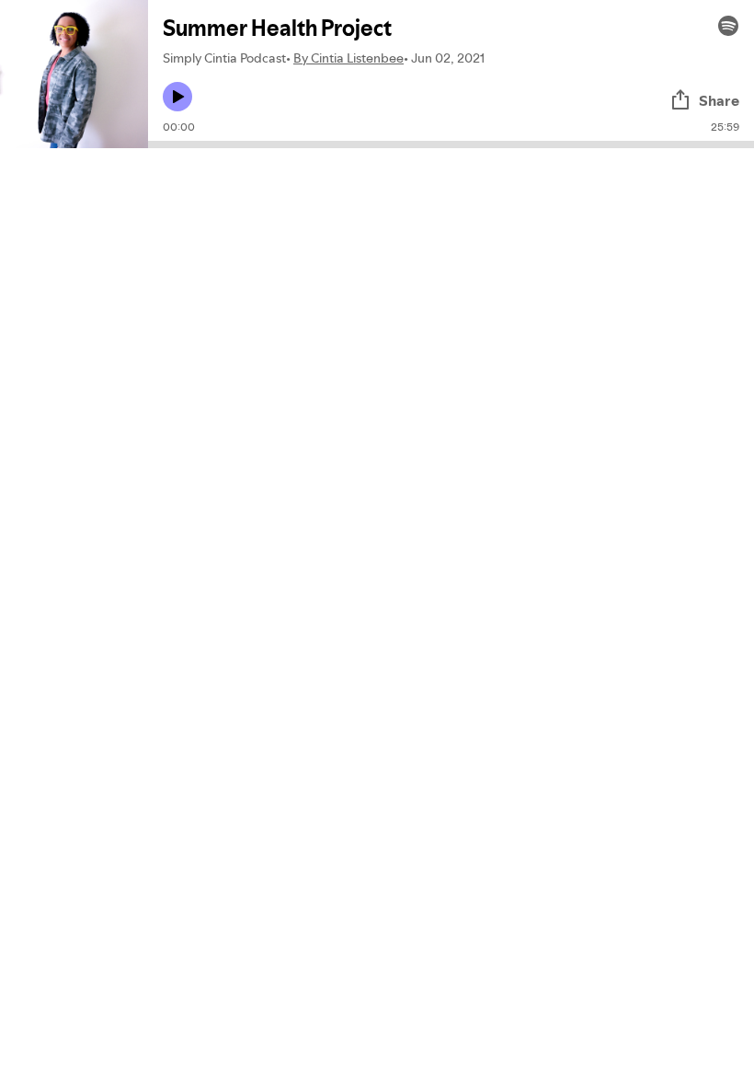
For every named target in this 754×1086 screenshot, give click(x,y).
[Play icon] (177, 96)
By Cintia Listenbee (348, 58)
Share (719, 100)
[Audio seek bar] (451, 144)
